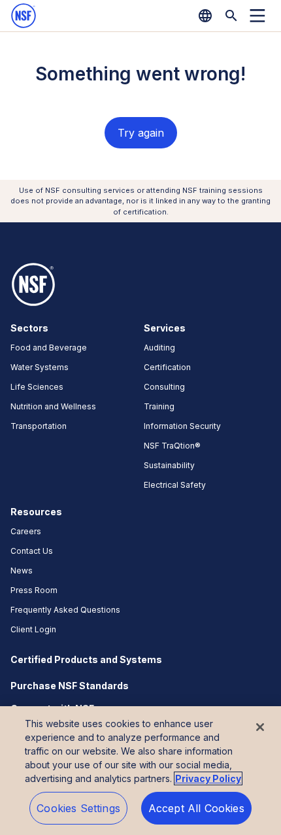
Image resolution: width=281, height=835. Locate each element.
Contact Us (31, 551)
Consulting (164, 387)
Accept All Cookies (196, 808)
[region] (140, 770)
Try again (141, 132)
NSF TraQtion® (172, 446)
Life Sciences (36, 387)
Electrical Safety (175, 485)
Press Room (34, 590)
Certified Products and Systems (86, 659)
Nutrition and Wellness (53, 406)
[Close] (260, 727)
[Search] (231, 15)
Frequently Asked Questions (65, 610)
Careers (25, 531)
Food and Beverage (48, 347)
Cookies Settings (78, 808)
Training (159, 406)
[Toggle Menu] (257, 15)
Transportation (38, 426)
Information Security (182, 426)
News (21, 570)
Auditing (159, 347)
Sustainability (169, 465)
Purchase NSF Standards (69, 685)
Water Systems (39, 367)
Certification (167, 367)
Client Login (33, 629)
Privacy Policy (208, 778)
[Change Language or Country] (205, 15)
